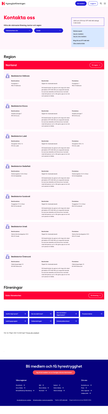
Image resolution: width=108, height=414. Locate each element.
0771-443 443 (85, 40)
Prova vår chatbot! (32, 333)
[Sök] (101, 3)
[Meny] (105, 3)
